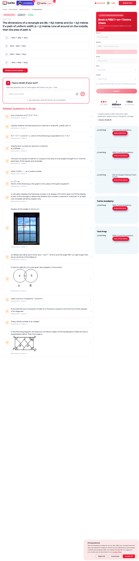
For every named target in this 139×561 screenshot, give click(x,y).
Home (5, 9)
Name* (98, 33)
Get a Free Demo (120, 155)
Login (113, 3)
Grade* (98, 75)
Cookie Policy (117, 552)
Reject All (101, 556)
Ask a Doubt (13, 9)
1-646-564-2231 (101, 3)
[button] (46, 37)
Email (98, 56)
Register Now (127, 3)
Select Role (102, 70)
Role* (98, 66)
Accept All (129, 556)
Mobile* (98, 42)
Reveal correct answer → (15, 70)
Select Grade (102, 79)
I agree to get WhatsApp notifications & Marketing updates (117, 84)
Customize (115, 556)
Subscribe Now (120, 133)
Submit (117, 91)
